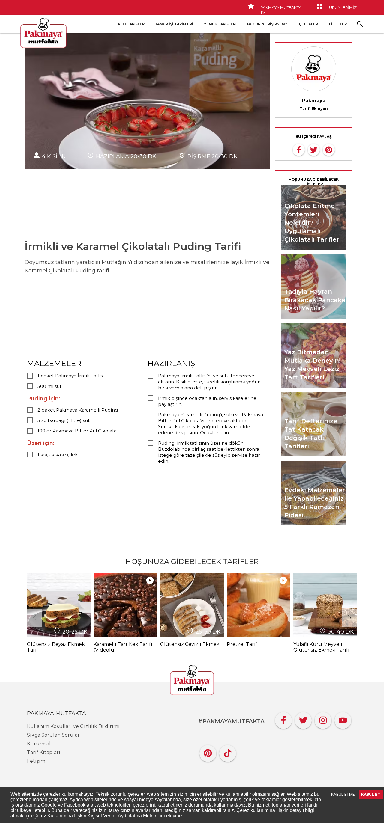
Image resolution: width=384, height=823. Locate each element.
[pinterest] (329, 149)
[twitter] (314, 149)
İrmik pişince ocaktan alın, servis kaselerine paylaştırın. (207, 401)
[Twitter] (303, 719)
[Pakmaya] (192, 680)
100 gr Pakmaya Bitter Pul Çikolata (77, 431)
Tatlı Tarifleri (130, 24)
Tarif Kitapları (43, 752)
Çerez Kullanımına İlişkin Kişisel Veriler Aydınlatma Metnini (96, 815)
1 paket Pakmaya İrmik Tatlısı (71, 376)
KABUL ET (370, 794)
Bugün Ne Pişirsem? (267, 24)
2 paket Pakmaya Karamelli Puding (78, 410)
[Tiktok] (227, 752)
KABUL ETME (343, 794)
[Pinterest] (208, 752)
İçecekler (308, 24)
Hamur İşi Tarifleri (173, 24)
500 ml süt (50, 386)
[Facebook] (283, 719)
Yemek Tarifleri (220, 24)
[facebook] (299, 149)
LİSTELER (338, 24)
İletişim (36, 761)
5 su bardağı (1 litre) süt (64, 420)
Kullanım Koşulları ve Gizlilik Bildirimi (73, 726)
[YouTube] (342, 719)
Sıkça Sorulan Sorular (53, 735)
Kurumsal (39, 744)
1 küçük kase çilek (58, 454)
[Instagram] (323, 719)
